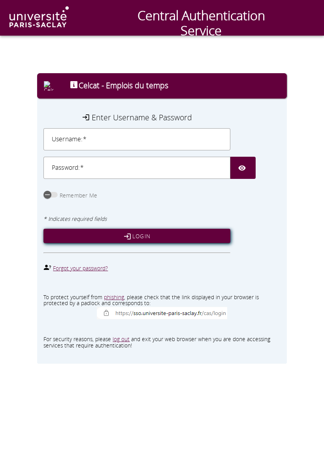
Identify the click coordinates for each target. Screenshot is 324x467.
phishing (114, 297)
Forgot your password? (80, 268)
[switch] (50, 194)
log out (121, 339)
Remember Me (79, 195)
